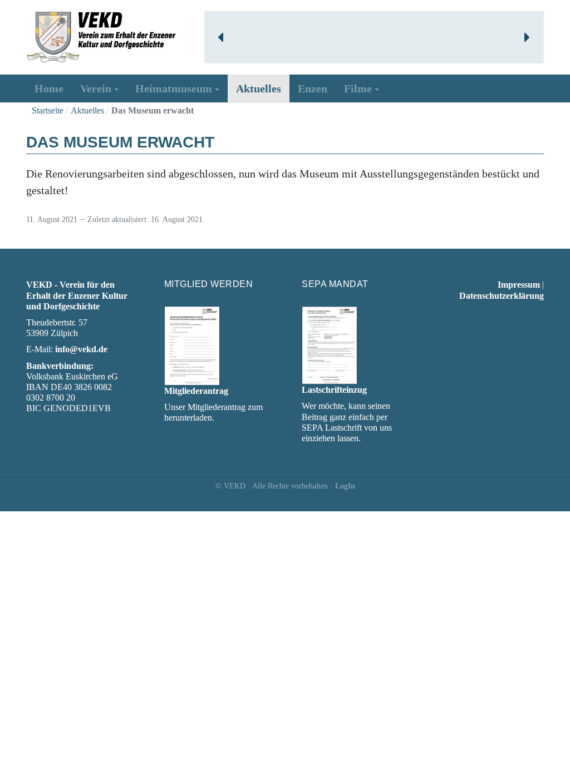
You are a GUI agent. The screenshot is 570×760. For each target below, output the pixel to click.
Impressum (519, 284)
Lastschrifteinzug (334, 389)
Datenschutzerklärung (501, 295)
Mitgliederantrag (196, 391)
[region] (374, 37)
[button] (221, 37)
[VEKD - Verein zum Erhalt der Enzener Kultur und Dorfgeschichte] (101, 35)
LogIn (345, 486)
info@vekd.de (81, 349)
